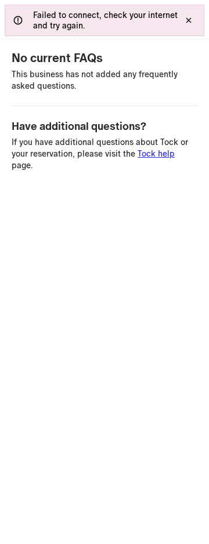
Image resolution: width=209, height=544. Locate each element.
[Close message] (189, 20)
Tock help (156, 153)
